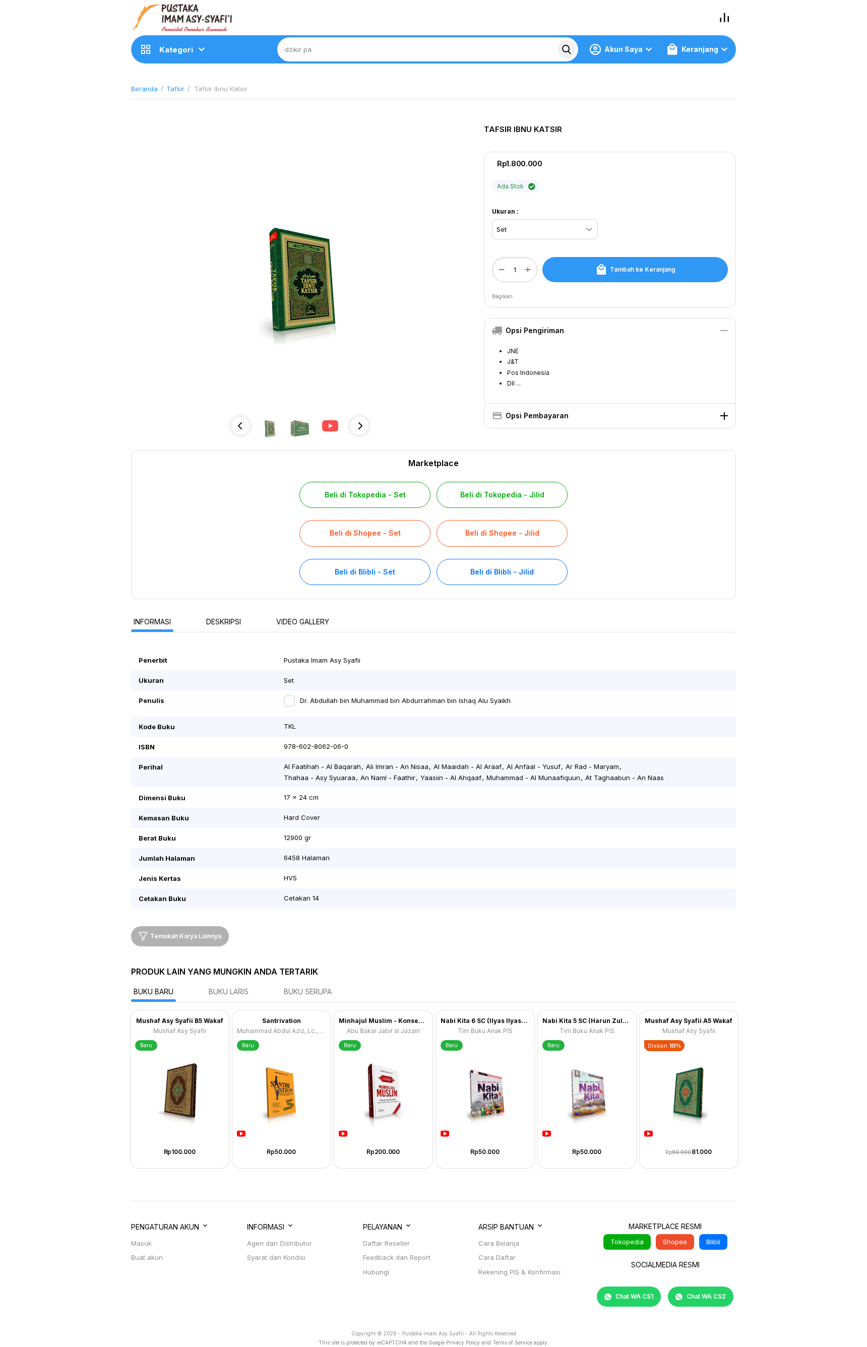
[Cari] (567, 49)
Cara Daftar (497, 1257)
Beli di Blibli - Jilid (502, 571)
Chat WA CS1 (633, 1296)
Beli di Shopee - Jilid (502, 533)
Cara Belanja (498, 1243)
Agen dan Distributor (279, 1243)
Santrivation (281, 1020)
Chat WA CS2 (705, 1296)
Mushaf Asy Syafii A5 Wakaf (688, 1020)
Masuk (141, 1243)
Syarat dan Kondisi (276, 1257)
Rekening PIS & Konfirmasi (519, 1272)
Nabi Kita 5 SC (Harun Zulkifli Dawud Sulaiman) (587, 1020)
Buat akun (147, 1257)
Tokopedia (627, 1242)
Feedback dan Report (396, 1257)
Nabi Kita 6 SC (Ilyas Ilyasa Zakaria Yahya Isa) (485, 1020)
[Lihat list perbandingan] (724, 18)
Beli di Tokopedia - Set (365, 494)
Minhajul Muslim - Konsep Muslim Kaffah (383, 1020)
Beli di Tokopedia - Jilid (502, 494)
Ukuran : (505, 211)
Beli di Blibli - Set (365, 571)
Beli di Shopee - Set (365, 533)
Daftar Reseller (386, 1243)
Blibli (713, 1242)
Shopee (675, 1242)
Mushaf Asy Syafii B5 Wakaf (179, 1020)
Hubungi (376, 1272)
